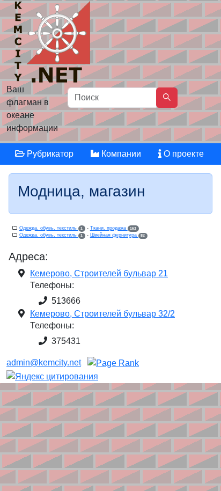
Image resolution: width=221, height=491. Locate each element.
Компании (120, 153)
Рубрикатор (49, 153)
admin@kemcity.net (43, 362)
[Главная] (53, 44)
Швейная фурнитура (117, 235)
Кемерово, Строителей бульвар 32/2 (102, 313)
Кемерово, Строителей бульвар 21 (99, 273)
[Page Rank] (113, 362)
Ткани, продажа (113, 228)
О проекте (182, 153)
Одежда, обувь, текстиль (51, 228)
